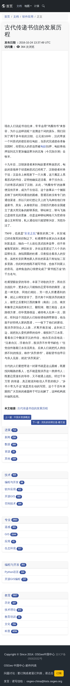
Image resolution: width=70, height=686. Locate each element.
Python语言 (14, 572)
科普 (11, 631)
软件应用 (27, 16)
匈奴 (43, 146)
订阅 (59, 673)
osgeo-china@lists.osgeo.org (44, 681)
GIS (10, 534)
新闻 (10, 437)
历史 (10, 602)
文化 (10, 624)
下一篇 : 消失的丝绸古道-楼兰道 (49, 422)
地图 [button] (27, 6)
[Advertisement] (35, 88)
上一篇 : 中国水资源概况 (17, 417)
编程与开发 (14, 482)
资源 (10, 451)
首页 (9, 6)
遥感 (10, 527)
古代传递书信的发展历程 (32, 408)
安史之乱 (30, 233)
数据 (10, 444)
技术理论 (13, 609)
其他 (10, 458)
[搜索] (43, 6)
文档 (19, 6)
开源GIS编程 (15, 579)
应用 (10, 541)
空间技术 (13, 503)
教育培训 (12, 616)
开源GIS (13, 496)
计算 (36, 6)
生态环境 (13, 548)
